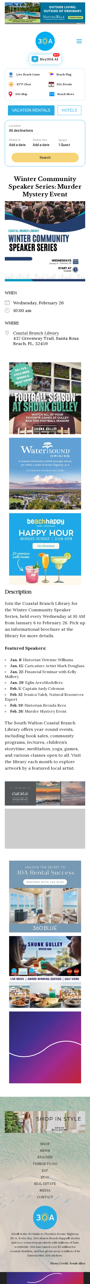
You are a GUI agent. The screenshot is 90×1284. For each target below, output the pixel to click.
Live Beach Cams (28, 74)
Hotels (69, 110)
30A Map (21, 94)
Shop (45, 1144)
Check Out (40, 140)
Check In (15, 140)
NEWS (45, 1151)
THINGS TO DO (45, 1164)
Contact (45, 1197)
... (20, 145)
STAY (45, 1177)
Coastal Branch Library (36, 333)
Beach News (65, 94)
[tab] (31, 110)
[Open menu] (79, 41)
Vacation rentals (31, 110)
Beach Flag (64, 74)
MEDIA (45, 1190)
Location (15, 125)
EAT (45, 1171)
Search (45, 157)
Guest (63, 140)
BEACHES (45, 1157)
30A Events (64, 84)
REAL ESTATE (45, 1184)
